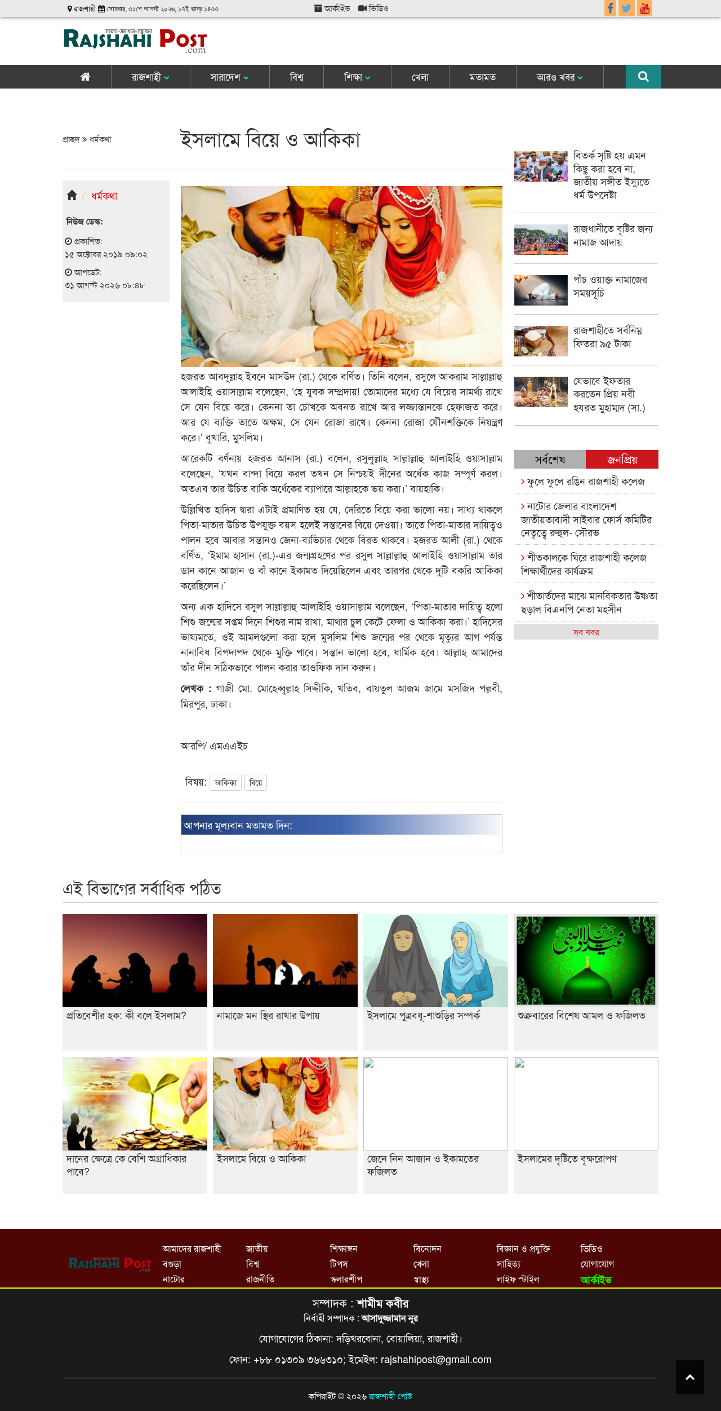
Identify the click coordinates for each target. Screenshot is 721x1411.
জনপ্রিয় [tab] (622, 459)
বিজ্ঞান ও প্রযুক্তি (523, 1248)
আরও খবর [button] (557, 76)
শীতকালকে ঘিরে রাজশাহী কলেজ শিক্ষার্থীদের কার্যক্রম (584, 563)
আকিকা (226, 782)
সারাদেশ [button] (227, 76)
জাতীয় (257, 1248)
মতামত (483, 76)
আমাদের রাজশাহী (192, 1248)
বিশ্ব (296, 76)
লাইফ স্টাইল (518, 1278)
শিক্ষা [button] (354, 76)
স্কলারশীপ (346, 1278)
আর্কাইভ (336, 8)
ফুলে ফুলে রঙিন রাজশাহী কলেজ (584, 480)
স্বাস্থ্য (421, 1278)
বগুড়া (172, 1263)
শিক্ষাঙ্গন (344, 1248)
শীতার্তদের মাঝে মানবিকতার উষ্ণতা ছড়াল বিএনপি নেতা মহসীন (589, 601)
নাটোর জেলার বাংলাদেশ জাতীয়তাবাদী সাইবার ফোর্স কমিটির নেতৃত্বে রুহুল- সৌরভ (586, 518)
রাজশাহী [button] (148, 76)
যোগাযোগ (597, 1263)
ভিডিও (378, 8)
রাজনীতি (260, 1278)
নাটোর (174, 1278)
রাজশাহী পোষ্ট (390, 1395)
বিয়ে (256, 782)
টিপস (339, 1263)
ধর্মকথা (99, 138)
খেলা (420, 76)
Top (690, 1377)
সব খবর (586, 631)
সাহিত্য (508, 1263)
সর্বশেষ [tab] (550, 459)
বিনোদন (427, 1248)
